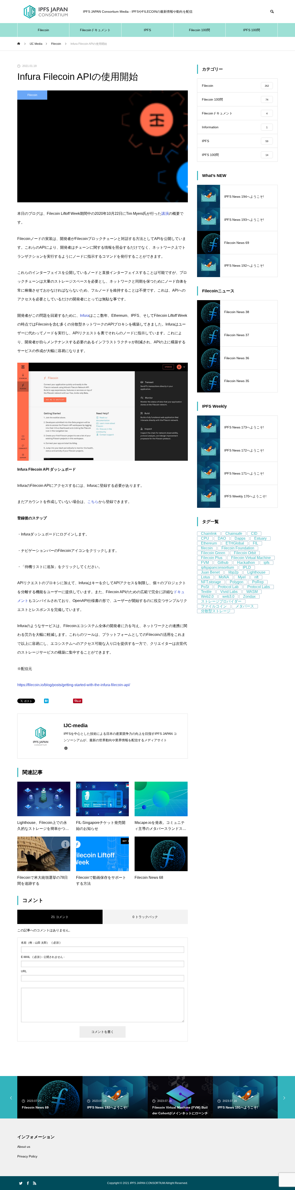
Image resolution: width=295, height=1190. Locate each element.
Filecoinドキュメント (95, 30)
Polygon (236, 582)
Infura (84, 315)
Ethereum (209, 543)
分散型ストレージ (215, 611)
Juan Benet (210, 572)
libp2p (233, 572)
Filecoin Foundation (237, 548)
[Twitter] (20, 1183)
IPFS (147, 30)
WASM (252, 592)
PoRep (258, 582)
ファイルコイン (214, 606)
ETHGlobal (235, 543)
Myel (242, 577)
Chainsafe (233, 533)
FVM (205, 563)
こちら (92, 502)
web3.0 (228, 596)
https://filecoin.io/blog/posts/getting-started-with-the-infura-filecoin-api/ (73, 685)
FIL (255, 543)
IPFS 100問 (251, 30)
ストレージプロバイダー (221, 601)
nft (256, 577)
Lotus (205, 577)
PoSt (205, 587)
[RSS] (34, 1183)
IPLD (247, 567)
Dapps (240, 538)
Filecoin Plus (211, 558)
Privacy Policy (27, 1156)
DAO (222, 538)
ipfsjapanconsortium (217, 567)
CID (254, 533)
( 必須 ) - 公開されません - (43, 957)
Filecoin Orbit (245, 553)
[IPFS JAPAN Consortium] (45, 12)
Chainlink (209, 533)
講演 (165, 213)
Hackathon (246, 563)
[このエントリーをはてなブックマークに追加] (46, 702)
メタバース (245, 606)
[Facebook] (27, 1183)
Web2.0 (207, 596)
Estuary (260, 538)
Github (223, 563)
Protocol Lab (228, 587)
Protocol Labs (258, 587)
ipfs (266, 563)
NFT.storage (211, 582)
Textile (206, 592)
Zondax (249, 596)
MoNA (224, 577)
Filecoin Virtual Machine (251, 558)
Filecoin (43, 30)
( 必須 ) (40, 942)
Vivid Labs (229, 592)
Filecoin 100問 (199, 30)
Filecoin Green (213, 553)
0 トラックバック (145, 917)
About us (23, 1146)
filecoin (207, 548)
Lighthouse (256, 572)
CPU (205, 538)
